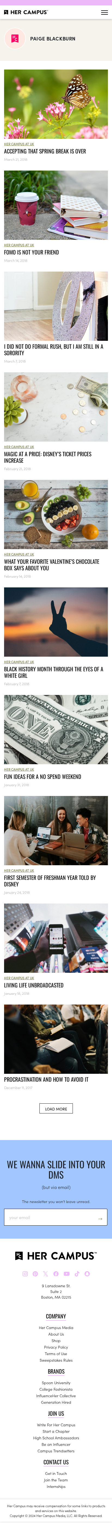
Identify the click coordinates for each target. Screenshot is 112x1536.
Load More (56, 1109)
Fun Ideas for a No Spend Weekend (42, 776)
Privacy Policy (56, 1347)
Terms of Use (56, 1353)
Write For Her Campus (56, 1424)
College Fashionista (56, 1389)
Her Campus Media (56, 1327)
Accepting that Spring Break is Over (45, 151)
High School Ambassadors (56, 1437)
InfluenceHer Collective (56, 1395)
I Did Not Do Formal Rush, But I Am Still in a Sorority (53, 349)
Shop (56, 1340)
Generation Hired (56, 1402)
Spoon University (56, 1382)
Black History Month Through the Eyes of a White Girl (53, 672)
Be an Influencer (56, 1444)
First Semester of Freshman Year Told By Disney (50, 880)
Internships (56, 1486)
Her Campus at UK (19, 144)
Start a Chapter (56, 1431)
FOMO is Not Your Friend (31, 252)
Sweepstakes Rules (56, 1360)
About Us (56, 1334)
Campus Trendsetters (56, 1450)
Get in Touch (56, 1473)
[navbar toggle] (104, 12)
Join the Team (56, 1480)
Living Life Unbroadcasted (34, 985)
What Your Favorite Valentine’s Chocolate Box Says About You (51, 564)
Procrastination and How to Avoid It (46, 1079)
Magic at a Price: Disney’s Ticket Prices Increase (47, 457)
